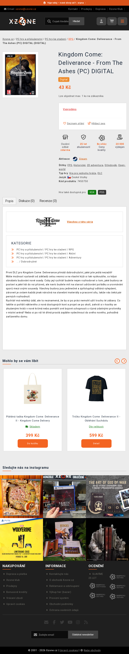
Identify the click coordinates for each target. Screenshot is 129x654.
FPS (70, 165)
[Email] (46, 622)
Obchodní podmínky (61, 604)
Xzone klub (13, 580)
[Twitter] (62, 622)
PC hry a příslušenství (30, 249)
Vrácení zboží (14, 598)
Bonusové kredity (16, 592)
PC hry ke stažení (55, 249)
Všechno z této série (80, 222)
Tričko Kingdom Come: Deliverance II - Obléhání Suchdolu (96, 418)
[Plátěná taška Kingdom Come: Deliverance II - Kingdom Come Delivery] (32, 388)
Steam (83, 158)
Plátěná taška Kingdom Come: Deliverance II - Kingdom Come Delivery (32, 418)
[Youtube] (70, 622)
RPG (71, 249)
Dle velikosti (96, 426)
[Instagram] (78, 622)
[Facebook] (54, 622)
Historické (80, 165)
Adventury (75, 257)
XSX (92, 192)
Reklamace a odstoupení (64, 586)
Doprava (101, 9)
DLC (100, 173)
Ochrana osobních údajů (64, 610)
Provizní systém (59, 598)
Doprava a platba (16, 574)
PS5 (102, 192)
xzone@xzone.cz (22, 9)
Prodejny (86, 9)
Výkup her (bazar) (60, 592)
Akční (72, 253)
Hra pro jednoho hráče (82, 173)
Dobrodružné (29, 261)
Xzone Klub (116, 9)
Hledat (76, 21)
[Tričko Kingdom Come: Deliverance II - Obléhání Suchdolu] (96, 388)
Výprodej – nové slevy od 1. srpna (66, 3)
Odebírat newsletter (83, 634)
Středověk (111, 165)
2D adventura (95, 165)
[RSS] (86, 622)
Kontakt (73, 9)
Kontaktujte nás (59, 574)
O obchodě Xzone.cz (61, 580)
